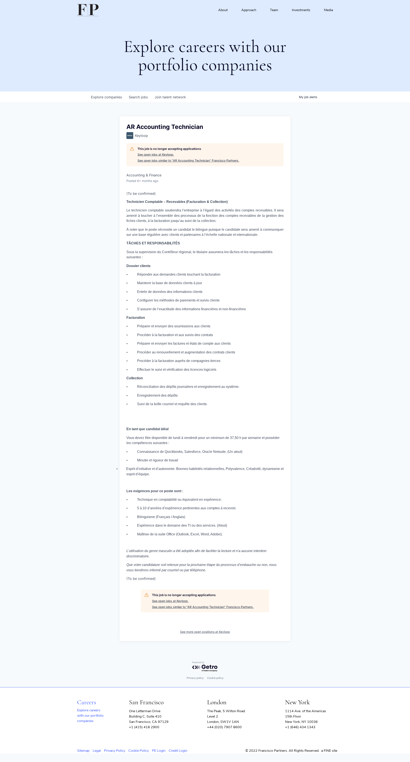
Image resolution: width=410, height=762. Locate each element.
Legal (97, 750)
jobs (138, 97)
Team (274, 10)
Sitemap (83, 750)
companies (106, 97)
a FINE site (329, 750)
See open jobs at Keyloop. (156, 154)
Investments (301, 10)
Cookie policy (215, 677)
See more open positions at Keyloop (205, 632)
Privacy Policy (114, 750)
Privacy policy (195, 677)
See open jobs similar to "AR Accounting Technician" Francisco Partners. (188, 160)
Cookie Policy (138, 750)
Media (328, 10)
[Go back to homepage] (88, 10)
